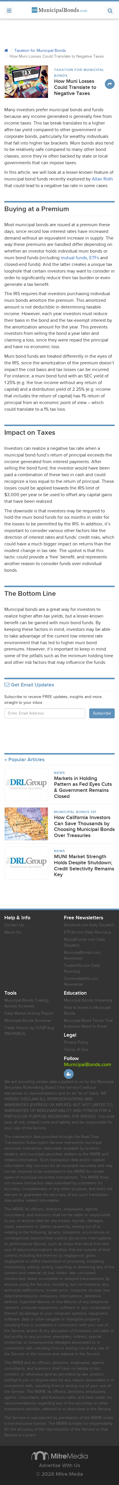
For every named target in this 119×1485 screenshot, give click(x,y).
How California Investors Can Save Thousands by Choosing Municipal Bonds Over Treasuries (84, 826)
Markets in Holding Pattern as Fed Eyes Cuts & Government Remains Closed (83, 787)
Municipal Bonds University (88, 1000)
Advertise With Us (59, 1465)
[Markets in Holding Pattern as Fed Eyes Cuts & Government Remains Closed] (26, 784)
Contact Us (14, 925)
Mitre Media (59, 1455)
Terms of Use (76, 1049)
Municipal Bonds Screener (27, 1020)
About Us (12, 932)
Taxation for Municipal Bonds (40, 50)
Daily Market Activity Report (28, 1013)
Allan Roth (102, 179)
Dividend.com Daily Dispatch (89, 925)
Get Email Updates (32, 685)
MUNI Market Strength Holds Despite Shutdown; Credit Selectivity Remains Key (84, 866)
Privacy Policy (76, 1042)
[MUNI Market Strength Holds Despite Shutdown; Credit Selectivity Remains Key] (26, 863)
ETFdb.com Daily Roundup (87, 932)
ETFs (94, 258)
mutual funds (74, 258)
